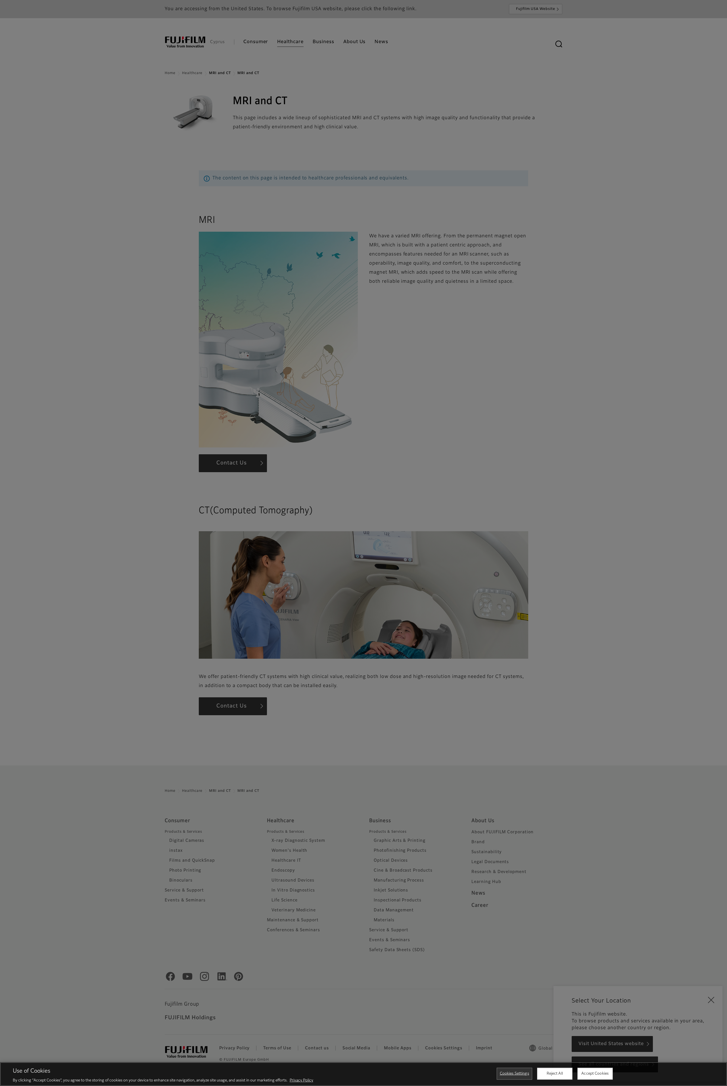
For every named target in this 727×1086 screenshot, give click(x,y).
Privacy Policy (301, 1080)
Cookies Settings (514, 1073)
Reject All (555, 1073)
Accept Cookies (595, 1073)
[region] (363, 1074)
